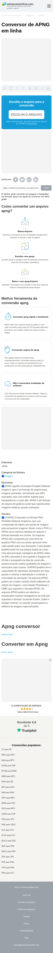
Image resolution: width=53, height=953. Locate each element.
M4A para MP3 (7, 760)
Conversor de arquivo (11, 15)
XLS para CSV (7, 830)
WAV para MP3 (8, 755)
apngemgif (7, 634)
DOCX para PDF (8, 851)
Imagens (30, 15)
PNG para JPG (7, 819)
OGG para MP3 (8, 808)
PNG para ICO (7, 873)
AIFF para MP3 (8, 798)
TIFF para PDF (7, 867)
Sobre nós (26, 895)
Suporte (26, 917)
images (9, 476)
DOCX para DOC (8, 841)
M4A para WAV (7, 792)
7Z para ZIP (6, 749)
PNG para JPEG (8, 824)
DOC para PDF (7, 846)
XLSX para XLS (8, 835)
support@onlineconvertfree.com (26, 945)
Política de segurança (26, 909)
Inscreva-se (32, 124)
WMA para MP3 (8, 776)
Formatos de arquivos (26, 902)
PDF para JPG (7, 857)
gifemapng (7, 652)
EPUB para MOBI (9, 771)
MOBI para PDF (8, 803)
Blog (26, 938)
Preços (26, 924)
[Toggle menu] (49, 6)
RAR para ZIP (7, 782)
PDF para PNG (7, 862)
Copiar (46, 188)
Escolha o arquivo (26, 114)
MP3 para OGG (8, 787)
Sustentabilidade (26, 931)
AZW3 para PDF (8, 814)
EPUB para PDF (8, 766)
